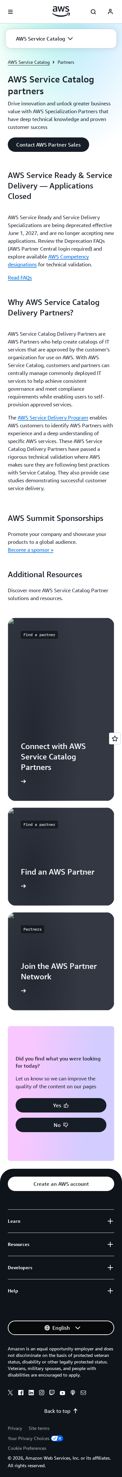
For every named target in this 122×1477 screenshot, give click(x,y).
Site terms (39, 1428)
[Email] (83, 1393)
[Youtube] (62, 1393)
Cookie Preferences (27, 1448)
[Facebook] (20, 1393)
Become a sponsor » (30, 549)
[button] (44, 38)
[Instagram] (41, 1393)
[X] (10, 1393)
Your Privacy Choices (28, 1438)
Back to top (57, 1411)
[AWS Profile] (110, 11)
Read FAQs (20, 277)
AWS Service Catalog (29, 62)
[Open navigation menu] (10, 12)
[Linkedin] (31, 1393)
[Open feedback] (115, 738)
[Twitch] (52, 1393)
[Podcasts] (72, 1393)
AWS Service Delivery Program (53, 417)
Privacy (15, 1428)
